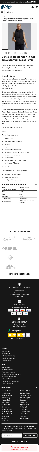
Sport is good (24, 404)
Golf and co (5, 407)
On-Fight (4, 418)
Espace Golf (6, 400)
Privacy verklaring (8, 383)
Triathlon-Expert (25, 411)
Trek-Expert (24, 409)
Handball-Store (7, 409)
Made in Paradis (7, 414)
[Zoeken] (7, 12)
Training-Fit (24, 407)
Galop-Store (6, 404)
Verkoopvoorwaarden (9, 372)
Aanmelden (30, 435)
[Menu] (2, 12)
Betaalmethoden (7, 379)
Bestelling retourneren (9, 358)
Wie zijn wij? (6, 367)
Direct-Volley (6, 398)
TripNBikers (24, 414)
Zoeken (11, 12)
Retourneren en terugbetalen (11, 374)
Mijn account (6, 351)
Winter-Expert (24, 418)
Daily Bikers (6, 393)
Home (3, 17)
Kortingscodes (6, 360)
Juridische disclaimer (9, 376)
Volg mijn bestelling (8, 356)
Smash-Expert (25, 398)
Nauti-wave (5, 416)
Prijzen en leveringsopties (10, 381)
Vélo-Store (23, 416)
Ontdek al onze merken (19, 274)
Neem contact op (19, 290)
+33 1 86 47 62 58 (19, 296)
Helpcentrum (6, 353)
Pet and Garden (25, 393)
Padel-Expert (6, 421)
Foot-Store (5, 402)
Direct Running (7, 395)
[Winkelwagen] (37, 6)
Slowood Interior (25, 395)
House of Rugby (7, 411)
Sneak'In (23, 400)
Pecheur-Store (25, 391)
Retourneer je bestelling (19, 326)
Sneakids (23, 402)
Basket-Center (6, 391)
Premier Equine (16, 52)
